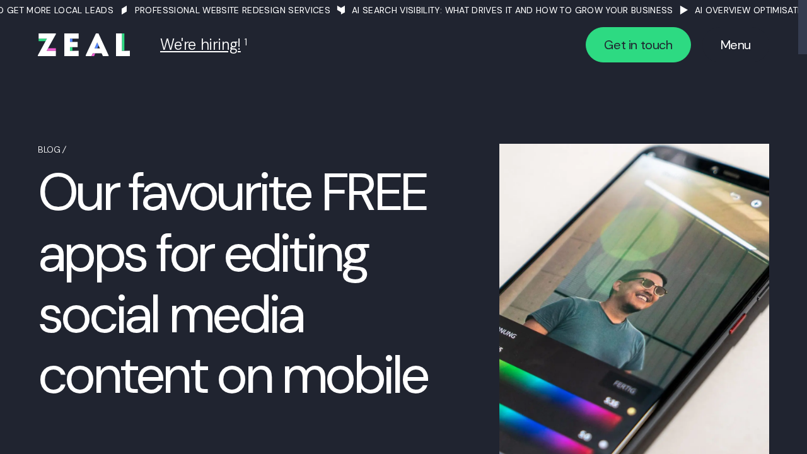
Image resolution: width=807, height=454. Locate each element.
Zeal (84, 44)
